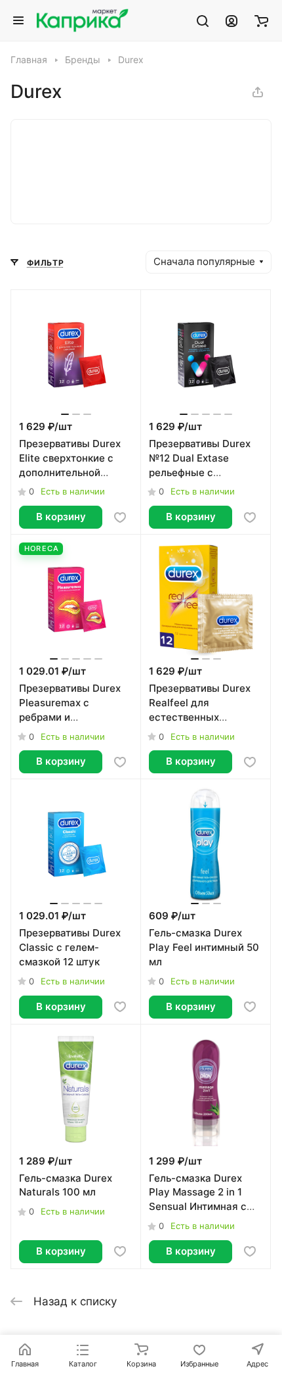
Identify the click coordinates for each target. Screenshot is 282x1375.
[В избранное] (120, 517)
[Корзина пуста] (261, 20)
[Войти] (231, 20)
